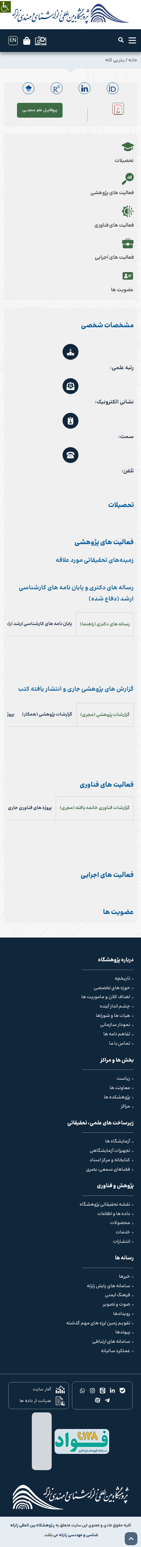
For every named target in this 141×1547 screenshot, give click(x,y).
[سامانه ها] (41, 41)
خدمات (123, 1232)
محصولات (120, 1223)
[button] (121, 39)
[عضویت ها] (128, 276)
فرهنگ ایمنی (117, 1295)
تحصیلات (124, 161)
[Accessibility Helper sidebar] (5, 1)
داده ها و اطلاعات (113, 1214)
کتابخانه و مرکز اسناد (110, 1160)
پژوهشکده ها (117, 1097)
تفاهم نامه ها (116, 1034)
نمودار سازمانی (115, 1024)
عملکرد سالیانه (115, 1351)
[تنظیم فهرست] (132, 40)
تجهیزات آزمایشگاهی (110, 1150)
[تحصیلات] (128, 147)
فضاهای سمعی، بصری (108, 1169)
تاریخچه (122, 978)
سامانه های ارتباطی (111, 1341)
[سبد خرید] (26, 40)
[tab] (105, 624)
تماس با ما (119, 1043)
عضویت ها (122, 290)
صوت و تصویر (116, 1304)
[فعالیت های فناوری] (128, 211)
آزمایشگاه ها (117, 1141)
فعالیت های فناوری (114, 226)
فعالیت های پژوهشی (112, 193)
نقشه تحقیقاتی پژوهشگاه (105, 1204)
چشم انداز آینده (115, 1006)
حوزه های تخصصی (112, 988)
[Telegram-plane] (107, 1400)
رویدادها (121, 1313)
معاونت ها (120, 1088)
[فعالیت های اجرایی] (128, 243)
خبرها (124, 1276)
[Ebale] (123, 1390)
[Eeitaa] (102, 1390)
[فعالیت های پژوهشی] (128, 179)
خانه (132, 60)
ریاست (123, 1078)
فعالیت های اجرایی (114, 258)
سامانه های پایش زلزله (108, 1286)
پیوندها (122, 1332)
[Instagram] (92, 1390)
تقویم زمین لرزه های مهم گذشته (98, 1323)
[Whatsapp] (82, 1390)
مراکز (125, 1106)
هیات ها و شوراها (113, 1015)
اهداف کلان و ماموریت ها (105, 997)
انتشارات (121, 1241)
